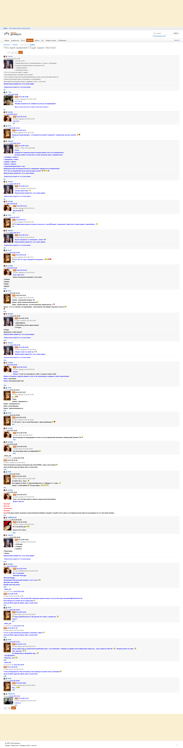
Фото (23, 40)
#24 (5, 562)
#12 (5, 311)
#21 (5, 488)
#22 (5, 515)
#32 (16, 705)
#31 (13, 690)
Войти (6, 28)
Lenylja (10, 112)
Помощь (7, 745)
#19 (14, 453)
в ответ (17, 99)
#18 (14, 440)
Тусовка (32, 45)
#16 (5, 410)
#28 (5, 637)
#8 (13, 226)
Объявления (62, 40)
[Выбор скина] (176, 745)
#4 (13, 137)
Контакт (34, 745)
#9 (4, 248)
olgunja (10, 56)
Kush (9, 126)
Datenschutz (15, 745)
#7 (14, 213)
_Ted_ (10, 92)
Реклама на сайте (25, 745)
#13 (5, 340)
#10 (13, 262)
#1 (4, 90)
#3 (14, 123)
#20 (5, 469)
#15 (5, 385)
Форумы (13, 32)
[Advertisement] (57, 13)
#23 (14, 533)
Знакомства (15, 40)
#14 (5, 360)
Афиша (7, 40)
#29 (5, 660)
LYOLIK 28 (11, 694)
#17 (13, 424)
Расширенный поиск (159, 36)
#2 (4, 110)
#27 (13, 621)
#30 (5, 676)
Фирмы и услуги (51, 40)
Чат (42, 40)
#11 (5, 288)
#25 (5, 587)
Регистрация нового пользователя (19, 28)
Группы (37, 40)
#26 (5, 605)
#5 (4, 179)
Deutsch (176, 40)
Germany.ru (7, 45)
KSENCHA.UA (12, 517)
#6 (4, 199)
